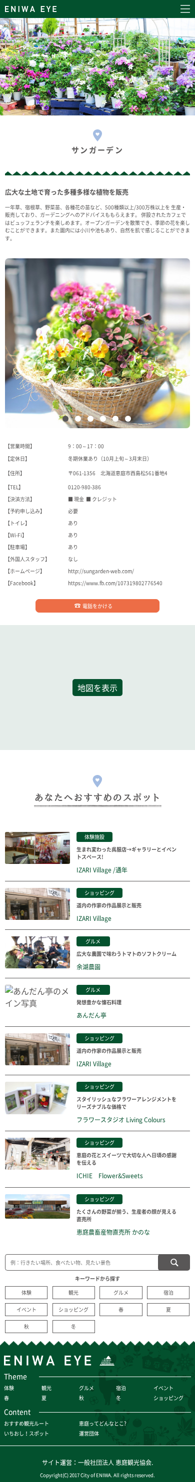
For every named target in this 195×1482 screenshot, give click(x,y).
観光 (73, 1292)
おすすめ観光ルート (26, 1423)
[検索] (174, 1262)
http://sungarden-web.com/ (101, 571)
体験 (27, 1292)
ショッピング (73, 1309)
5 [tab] (117, 421)
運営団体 (89, 1433)
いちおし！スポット (26, 1433)
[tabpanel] (97, 343)
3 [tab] (93, 421)
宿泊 (169, 1292)
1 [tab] (67, 421)
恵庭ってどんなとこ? (102, 1423)
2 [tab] (80, 421)
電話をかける (97, 606)
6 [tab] (130, 421)
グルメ (121, 1292)
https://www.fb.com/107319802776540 (115, 583)
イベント (26, 1309)
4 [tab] (105, 421)
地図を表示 (98, 688)
